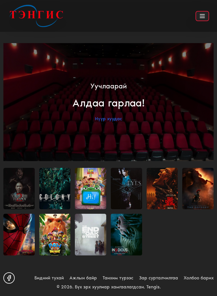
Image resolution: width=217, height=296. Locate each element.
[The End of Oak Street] (90, 234)
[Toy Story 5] (90, 189)
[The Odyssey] (198, 189)
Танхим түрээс (118, 278)
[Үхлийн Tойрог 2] (19, 189)
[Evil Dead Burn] (162, 189)
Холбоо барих (199, 278)
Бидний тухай (49, 278)
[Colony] (55, 189)
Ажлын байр (83, 278)
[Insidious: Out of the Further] (126, 234)
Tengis (153, 287)
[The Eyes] (126, 189)
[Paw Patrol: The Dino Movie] (55, 234)
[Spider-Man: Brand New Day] (19, 234)
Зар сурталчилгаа (158, 278)
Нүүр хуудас (108, 118)
